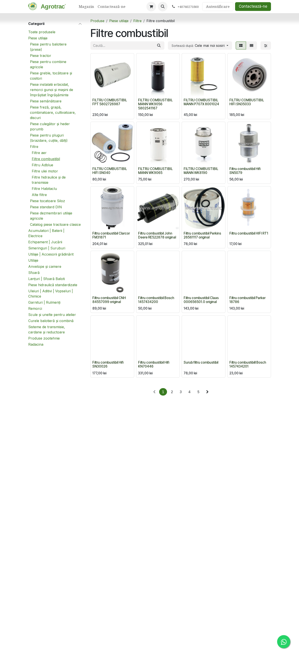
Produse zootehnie (44, 338)
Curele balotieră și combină (51, 321)
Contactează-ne (253, 6)
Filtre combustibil (46, 159)
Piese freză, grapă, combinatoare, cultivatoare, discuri (53, 112)
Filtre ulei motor (45, 171)
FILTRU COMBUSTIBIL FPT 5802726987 (109, 102)
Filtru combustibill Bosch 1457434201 (247, 364)
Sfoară (34, 272)
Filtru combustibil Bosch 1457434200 (156, 300)
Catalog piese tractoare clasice (55, 224)
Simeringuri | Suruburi (46, 248)
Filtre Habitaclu (44, 188)
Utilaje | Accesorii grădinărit (51, 254)
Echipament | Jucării (45, 242)
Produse (97, 21)
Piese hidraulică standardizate (52, 285)
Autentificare (218, 6)
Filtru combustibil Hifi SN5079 (244, 171)
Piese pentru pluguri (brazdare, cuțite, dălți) (49, 138)
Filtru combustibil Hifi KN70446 (153, 364)
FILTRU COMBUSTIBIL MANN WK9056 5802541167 (155, 104)
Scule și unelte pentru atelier (52, 314)
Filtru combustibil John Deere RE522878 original (157, 235)
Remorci (35, 308)
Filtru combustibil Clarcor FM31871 (111, 235)
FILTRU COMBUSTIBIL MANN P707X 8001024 (201, 102)
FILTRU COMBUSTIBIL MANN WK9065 (155, 171)
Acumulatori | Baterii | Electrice (46, 233)
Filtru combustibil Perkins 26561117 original (202, 235)
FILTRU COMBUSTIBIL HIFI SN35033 (246, 102)
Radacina (35, 344)
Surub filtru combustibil (201, 362)
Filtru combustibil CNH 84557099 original (109, 300)
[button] (162, 6)
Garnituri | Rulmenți (44, 302)
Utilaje (33, 260)
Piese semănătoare (46, 101)
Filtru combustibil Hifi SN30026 (107, 364)
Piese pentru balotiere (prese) (48, 47)
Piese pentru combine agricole (48, 64)
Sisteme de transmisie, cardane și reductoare (46, 329)
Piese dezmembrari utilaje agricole (51, 216)
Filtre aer (39, 153)
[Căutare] (158, 45)
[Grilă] (241, 45)
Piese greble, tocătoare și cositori (51, 76)
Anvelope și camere (44, 266)
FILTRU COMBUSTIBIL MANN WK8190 (201, 171)
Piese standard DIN (46, 207)
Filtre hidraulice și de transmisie (49, 180)
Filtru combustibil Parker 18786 (247, 300)
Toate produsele (41, 32)
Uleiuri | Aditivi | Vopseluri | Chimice (50, 293)
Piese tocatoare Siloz (47, 201)
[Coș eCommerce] (151, 6)
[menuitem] (86, 6)
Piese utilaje (37, 38)
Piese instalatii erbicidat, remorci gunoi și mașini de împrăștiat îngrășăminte (51, 89)
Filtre (34, 146)
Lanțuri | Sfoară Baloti (46, 279)
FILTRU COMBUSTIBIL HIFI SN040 (109, 171)
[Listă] (251, 45)
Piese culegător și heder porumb (50, 126)
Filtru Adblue (42, 165)
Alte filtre (39, 195)
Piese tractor (40, 55)
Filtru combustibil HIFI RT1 (248, 233)
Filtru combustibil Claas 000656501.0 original (201, 300)
